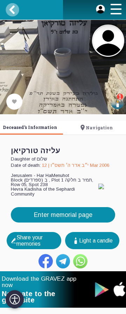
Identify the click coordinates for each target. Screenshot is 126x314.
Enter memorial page (63, 214)
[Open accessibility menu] (15, 299)
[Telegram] (63, 261)
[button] (116, 10)
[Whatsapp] (80, 261)
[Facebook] (45, 261)
